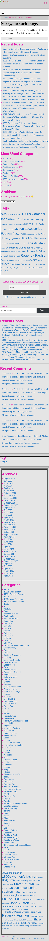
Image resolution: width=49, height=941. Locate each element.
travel (6, 847)
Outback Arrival (10, 760)
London (6, 185)
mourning (8, 755)
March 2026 (9, 491)
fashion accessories (11, 161)
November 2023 (10, 556)
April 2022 (8, 576)
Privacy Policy (39, 939)
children (7, 638)
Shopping (8, 818)
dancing (7, 658)
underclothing (28, 268)
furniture (7, 696)
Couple (7, 653)
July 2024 (8, 539)
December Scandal (12, 660)
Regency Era (8, 164)
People (7, 770)
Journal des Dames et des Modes (23, 247)
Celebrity (8, 633)
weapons (8, 862)
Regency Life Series (12, 789)
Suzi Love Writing (11, 840)
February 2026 (10, 493)
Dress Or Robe (10, 665)
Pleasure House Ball (12, 774)
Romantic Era (9, 796)
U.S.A (6, 850)
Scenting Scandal (11, 806)
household (21, 244)
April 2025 (8, 517)
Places (7, 772)
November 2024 (10, 530)
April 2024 (8, 547)
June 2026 (8, 483)
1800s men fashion (11, 214)
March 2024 (9, 549)
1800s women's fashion (13, 179)
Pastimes (8, 765)
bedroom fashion (11, 614)
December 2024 (10, 527)
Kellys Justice (10, 735)
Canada (7, 626)
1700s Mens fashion (12, 592)
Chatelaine (8, 636)
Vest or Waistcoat (38, 268)
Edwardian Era (10, 670)
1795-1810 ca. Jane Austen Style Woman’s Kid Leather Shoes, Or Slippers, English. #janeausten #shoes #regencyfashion (23, 135)
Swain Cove (9, 842)
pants (24, 251)
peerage (7, 767)
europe (10, 229)
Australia (7, 609)
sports (6, 826)
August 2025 (9, 508)
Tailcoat (3, 268)
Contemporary (10, 648)
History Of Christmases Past (16, 721)
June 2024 (8, 542)
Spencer (7, 823)
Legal (6, 738)
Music (6, 757)
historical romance (28, 899)
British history (37, 219)
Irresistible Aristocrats (13, 728)
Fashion (7, 684)
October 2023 (9, 559)
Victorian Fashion (11, 860)
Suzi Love (6, 373)
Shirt (6, 813)
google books (14, 239)
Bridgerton (24, 219)
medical (7, 748)
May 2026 (8, 486)
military (7, 750)
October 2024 (9, 532)
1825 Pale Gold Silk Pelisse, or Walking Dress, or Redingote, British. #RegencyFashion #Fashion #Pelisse (23, 64)
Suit (5, 828)
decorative (20, 224)
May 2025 (8, 515)
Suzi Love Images (10, 167)
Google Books (10, 704)
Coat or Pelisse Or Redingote (16, 645)
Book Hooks (9, 616)
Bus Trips (8, 623)
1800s (5, 158)
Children (7, 641)
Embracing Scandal (12, 672)
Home (5, 17)
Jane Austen (8, 170)
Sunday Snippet (10, 830)
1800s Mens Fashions (13, 599)
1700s (6, 589)
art (5, 606)
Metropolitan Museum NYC (11, 251)
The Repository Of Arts (14, 268)
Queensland (9, 779)
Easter (6, 667)
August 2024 (9, 537)
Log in (4, 462)
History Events (10, 716)
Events (7, 682)
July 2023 (8, 566)
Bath (6, 611)
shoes (6, 816)
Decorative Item (10, 662)
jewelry (3, 248)
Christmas (8, 643)
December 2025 (10, 498)
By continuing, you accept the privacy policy (25, 297)
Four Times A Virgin (12, 692)
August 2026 (9, 479)
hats (4, 182)
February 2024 (10, 551)
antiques (14, 219)
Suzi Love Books (18, 264)
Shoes (5, 264)
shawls (40, 260)
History (7, 714)
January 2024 (9, 554)
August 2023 (9, 564)
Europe (7, 679)
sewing (33, 260)
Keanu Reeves (10, 733)
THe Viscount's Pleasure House (17, 845)
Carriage (7, 628)
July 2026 (8, 481)
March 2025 (9, 520)
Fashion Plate (10, 233)
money (7, 752)
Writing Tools (4, 271)
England (6, 173)
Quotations (8, 782)
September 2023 (11, 561)
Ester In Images (10, 677)
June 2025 (8, 513)
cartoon (7, 631)
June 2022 (8, 573)
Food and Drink (10, 689)
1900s (6, 604)
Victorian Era (9, 857)
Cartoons (4, 224)
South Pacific (9, 821)
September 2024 (11, 535)
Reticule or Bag (10, 791)
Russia (7, 801)
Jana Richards (8, 436)
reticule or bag (20, 260)
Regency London (7, 260)
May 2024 (8, 544)
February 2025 (10, 522)
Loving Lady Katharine (13, 745)
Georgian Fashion (40, 234)
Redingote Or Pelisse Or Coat (15, 912)
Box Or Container (11, 619)
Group (6, 709)
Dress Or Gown (34, 224)
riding (28, 260)
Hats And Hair (30, 238)
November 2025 (10, 500)
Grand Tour (8, 706)
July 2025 (8, 510)
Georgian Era (9, 699)
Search (3, 306)
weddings (8, 864)
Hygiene (7, 726)
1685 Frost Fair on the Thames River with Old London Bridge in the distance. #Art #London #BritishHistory (22, 73)
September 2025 (11, 505)
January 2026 (9, 495)
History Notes (12, 244)
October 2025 (9, 503)
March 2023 (9, 571)
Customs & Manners (12, 655)
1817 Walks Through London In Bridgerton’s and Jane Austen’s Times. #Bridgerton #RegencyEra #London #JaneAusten (23, 117)
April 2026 (8, 488)
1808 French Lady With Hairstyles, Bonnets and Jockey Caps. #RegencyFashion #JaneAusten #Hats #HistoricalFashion (25, 126)
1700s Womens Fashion (14, 594)
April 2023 (8, 569)
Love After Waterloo (12, 743)
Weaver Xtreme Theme (23, 939)
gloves (4, 238)
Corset (10, 224)
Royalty (7, 799)
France (23, 234)
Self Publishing (10, 808)
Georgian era (30, 234)
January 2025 (9, 525)
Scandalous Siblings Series (15, 804)
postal (6, 777)
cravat (15, 224)
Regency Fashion (10, 176)
